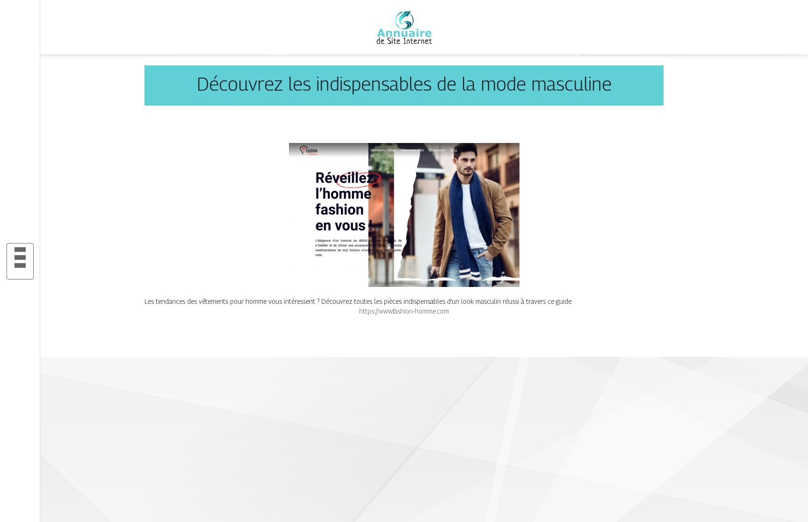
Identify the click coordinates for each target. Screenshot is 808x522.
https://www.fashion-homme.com (404, 311)
